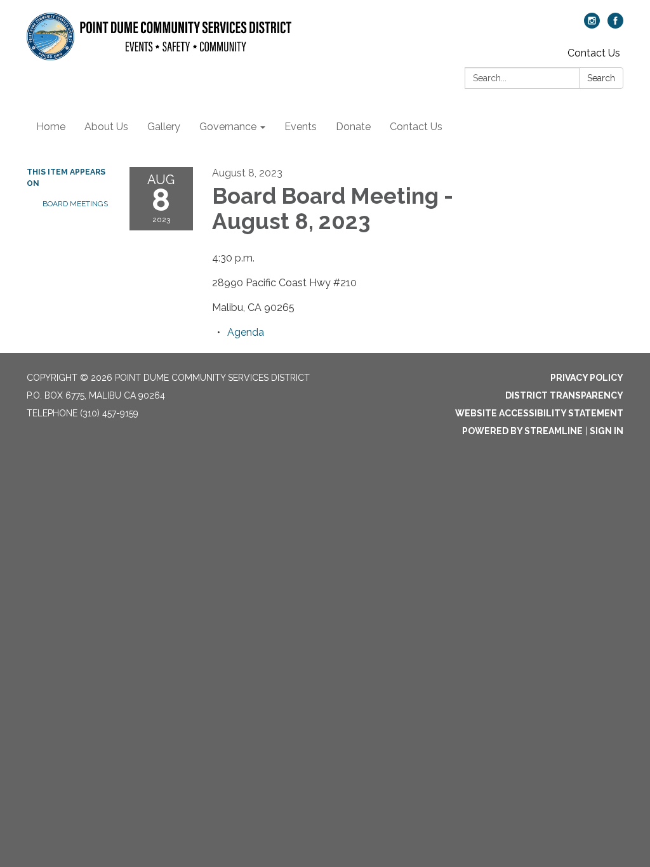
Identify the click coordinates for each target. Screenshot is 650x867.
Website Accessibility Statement (539, 413)
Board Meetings (75, 203)
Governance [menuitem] (227, 127)
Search (601, 78)
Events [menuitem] (300, 127)
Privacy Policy (586, 378)
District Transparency (564, 395)
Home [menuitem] (50, 127)
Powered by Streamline (522, 431)
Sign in (606, 431)
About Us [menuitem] (106, 127)
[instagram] (592, 25)
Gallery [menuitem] (163, 127)
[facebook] (615, 25)
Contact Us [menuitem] (416, 127)
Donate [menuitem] (353, 127)
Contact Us (593, 53)
